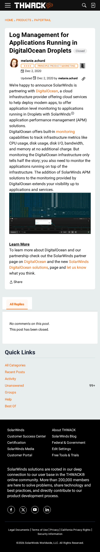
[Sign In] (93, 5)
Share (15, 282)
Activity (10, 379)
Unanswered (50, 385)
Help (8, 399)
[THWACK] (34, 5)
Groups (10, 392)
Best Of (10, 406)
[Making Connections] (83, 66)
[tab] (17, 304)
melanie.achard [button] (33, 61)
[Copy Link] (83, 78)
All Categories (15, 365)
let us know (76, 267)
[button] (14, 63)
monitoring (65, 131)
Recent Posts (15, 372)
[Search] (84, 5)
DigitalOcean (47, 91)
